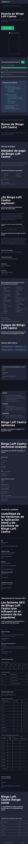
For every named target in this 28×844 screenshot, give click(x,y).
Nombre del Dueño (11, 103)
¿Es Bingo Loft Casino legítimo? (11, 94)
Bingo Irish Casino (18, 346)
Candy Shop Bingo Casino (20, 349)
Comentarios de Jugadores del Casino (12, 108)
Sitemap (22, 842)
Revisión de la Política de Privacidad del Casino (15, 99)
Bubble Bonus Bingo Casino (7, 349)
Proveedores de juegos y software (11, 105)
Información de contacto (10, 107)
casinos (6, 2)
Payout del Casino (11, 91)
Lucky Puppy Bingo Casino (7, 346)
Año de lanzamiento (12, 101)
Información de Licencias (12, 95)
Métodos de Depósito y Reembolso (14, 88)
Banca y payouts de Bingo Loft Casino (12, 87)
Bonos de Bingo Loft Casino (10, 85)
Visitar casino (7, 28)
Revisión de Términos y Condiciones (15, 97)
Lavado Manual (11, 90)
